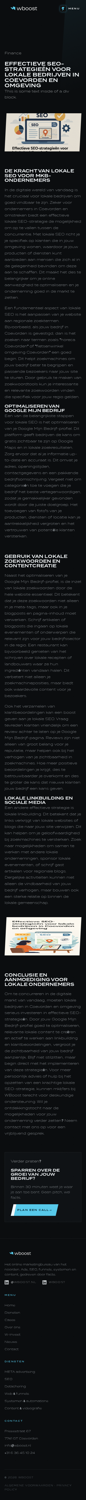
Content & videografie (23, 1408)
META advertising (20, 1371)
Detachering (15, 1386)
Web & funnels (17, 1393)
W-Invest (12, 1334)
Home (10, 1305)
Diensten (12, 1312)
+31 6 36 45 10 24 (20, 1453)
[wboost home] (24, 8)
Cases (10, 1320)
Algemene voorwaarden (29, 1485)
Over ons (12, 1327)
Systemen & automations (26, 1401)
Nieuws (11, 1342)
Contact (12, 1349)
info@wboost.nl (18, 1445)
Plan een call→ (34, 1210)
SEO (8, 1379)
